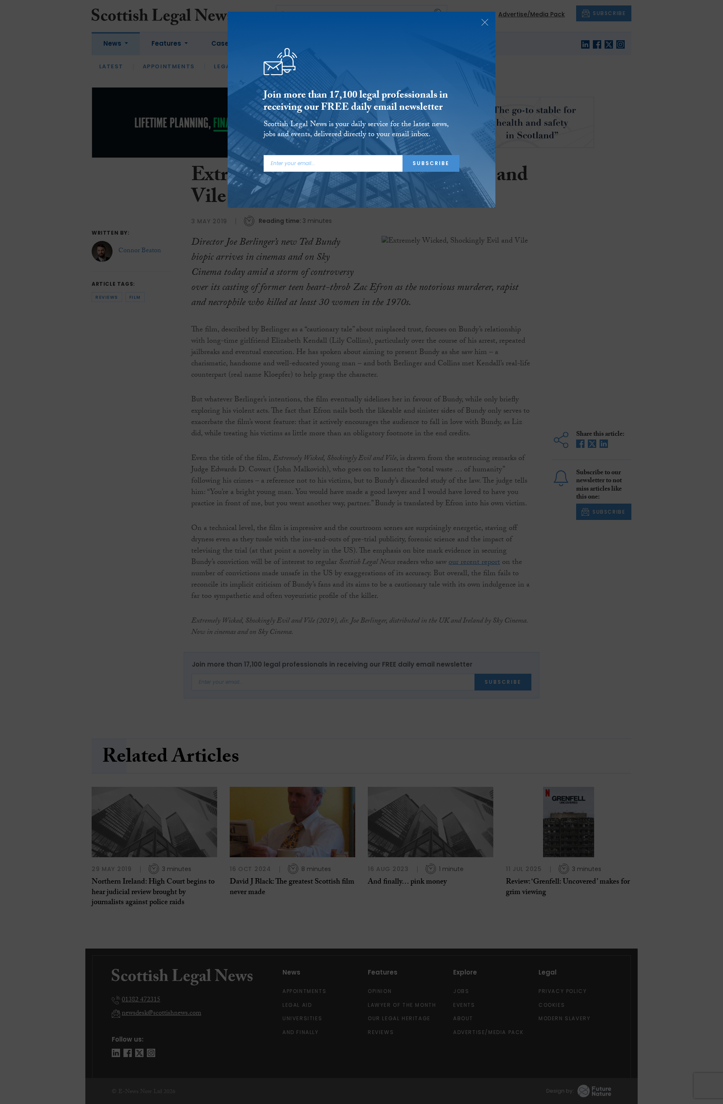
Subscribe (431, 163)
